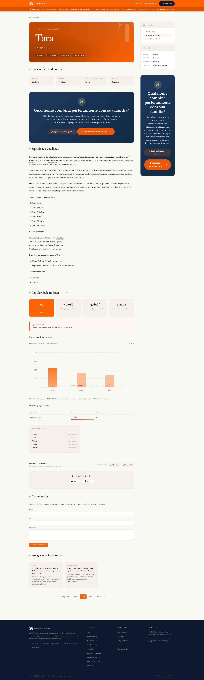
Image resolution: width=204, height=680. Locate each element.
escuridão (51, 241)
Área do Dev (167, 3)
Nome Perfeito (150, 3)
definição (52, 160)
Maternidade (72, 565)
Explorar (136, 3)
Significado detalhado (152, 35)
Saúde (34, 565)
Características (150, 32)
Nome (31, 510)
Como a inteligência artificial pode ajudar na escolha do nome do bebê (80, 569)
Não (89, 481)
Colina (32, 160)
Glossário (90, 665)
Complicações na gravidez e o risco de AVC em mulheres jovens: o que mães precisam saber (46, 571)
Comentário (33, 528)
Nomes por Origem (94, 653)
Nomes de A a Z (92, 641)
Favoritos (90, 649)
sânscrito (59, 237)
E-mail (31, 519)
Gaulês (49, 157)
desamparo (58, 245)
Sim (76, 481)
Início (31, 17)
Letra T (36, 17)
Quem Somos (122, 632)
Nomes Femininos (93, 657)
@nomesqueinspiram (160, 641)
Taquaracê (66, 597)
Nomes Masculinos (93, 661)
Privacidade (121, 645)
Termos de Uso (122, 649)
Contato (120, 637)
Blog (88, 632)
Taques (75, 597)
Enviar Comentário (38, 545)
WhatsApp (115, 465)
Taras (99, 597)
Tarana (91, 597)
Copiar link (128, 465)
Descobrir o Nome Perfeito (96, 131)
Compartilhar (79, 55)
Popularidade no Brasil (152, 39)
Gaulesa (41, 55)
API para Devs (122, 641)
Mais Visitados (92, 645)
